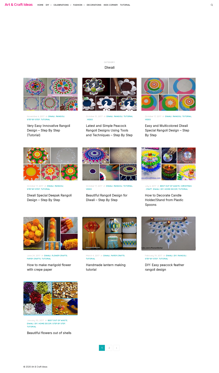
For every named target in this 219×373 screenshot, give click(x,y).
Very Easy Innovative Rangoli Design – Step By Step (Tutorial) (48, 130)
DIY (47, 5)
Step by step (33, 119)
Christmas (186, 186)
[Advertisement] (109, 35)
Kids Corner (111, 5)
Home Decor (171, 189)
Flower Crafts (59, 255)
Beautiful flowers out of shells (49, 333)
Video (90, 119)
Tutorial (125, 5)
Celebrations (61, 5)
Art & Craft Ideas (19, 4)
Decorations (94, 5)
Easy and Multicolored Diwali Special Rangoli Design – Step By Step (167, 130)
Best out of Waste (170, 186)
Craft (149, 189)
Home (40, 5)
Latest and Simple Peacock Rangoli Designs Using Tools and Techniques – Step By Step (109, 130)
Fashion (77, 5)
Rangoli (60, 116)
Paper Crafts (34, 259)
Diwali (51, 116)
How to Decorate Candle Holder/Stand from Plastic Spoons (164, 200)
